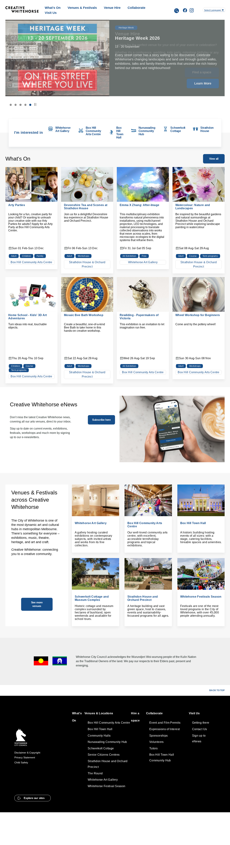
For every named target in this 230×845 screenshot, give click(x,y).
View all (213, 158)
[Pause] (35, 105)
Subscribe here (101, 419)
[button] (32, 798)
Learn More (202, 83)
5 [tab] (30, 105)
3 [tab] (20, 105)
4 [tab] (25, 105)
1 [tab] (11, 105)
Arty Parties (16, 205)
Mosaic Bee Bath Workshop (83, 315)
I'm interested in (28, 132)
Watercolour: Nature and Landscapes (192, 207)
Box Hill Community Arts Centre (31, 262)
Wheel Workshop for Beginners (197, 315)
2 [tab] (16, 105)
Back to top (217, 690)
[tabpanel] (115, 58)
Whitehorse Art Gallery (143, 262)
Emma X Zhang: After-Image (139, 205)
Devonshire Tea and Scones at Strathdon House (85, 207)
